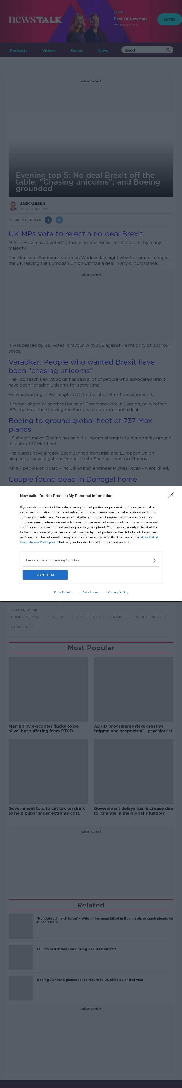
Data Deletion (64, 592)
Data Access (91, 592)
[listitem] (91, 560)
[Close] (172, 496)
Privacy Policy (118, 592)
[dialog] (91, 544)
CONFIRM (45, 575)
